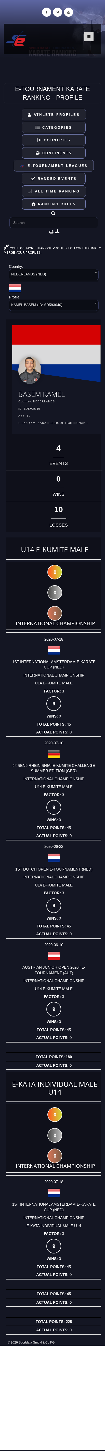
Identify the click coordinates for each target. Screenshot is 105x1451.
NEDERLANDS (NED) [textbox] (28, 274)
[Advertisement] (52, 1398)
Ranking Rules (56, 204)
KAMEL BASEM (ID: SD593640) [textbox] (36, 305)
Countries (56, 140)
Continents (56, 153)
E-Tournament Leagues (56, 166)
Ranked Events (56, 179)
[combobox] (54, 275)
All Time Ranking (56, 191)
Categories (56, 127)
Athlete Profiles (56, 115)
